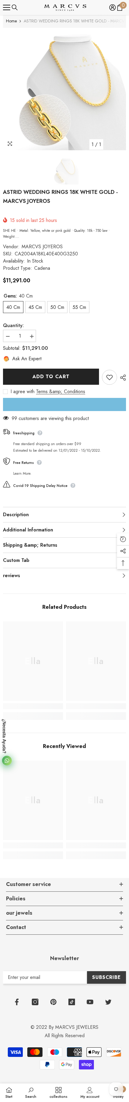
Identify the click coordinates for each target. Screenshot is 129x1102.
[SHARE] (121, 377)
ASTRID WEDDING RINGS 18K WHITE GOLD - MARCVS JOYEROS (60, 196)
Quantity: (13, 326)
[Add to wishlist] (109, 377)
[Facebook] (17, 1002)
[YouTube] (90, 1002)
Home (11, 21)
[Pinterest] (53, 1002)
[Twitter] (108, 1002)
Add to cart (51, 376)
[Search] (14, 7)
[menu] (6, 7)
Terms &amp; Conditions (60, 392)
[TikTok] (72, 1002)
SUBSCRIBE (106, 977)
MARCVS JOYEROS (42, 246)
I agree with (22, 392)
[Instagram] (35, 1002)
